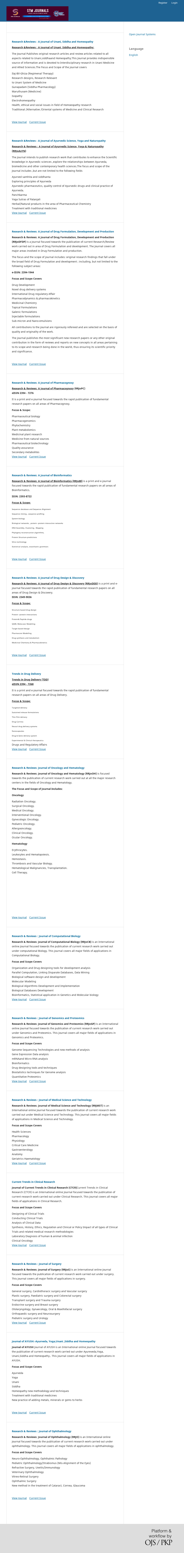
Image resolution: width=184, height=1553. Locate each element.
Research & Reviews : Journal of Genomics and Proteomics (48, 1018)
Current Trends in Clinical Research (33, 1182)
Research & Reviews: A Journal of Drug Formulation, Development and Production (63, 231)
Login (174, 2)
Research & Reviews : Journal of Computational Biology (46, 936)
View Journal (19, 122)
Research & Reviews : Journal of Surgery (36, 1264)
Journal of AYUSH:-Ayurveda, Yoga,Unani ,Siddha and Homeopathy (53, 1341)
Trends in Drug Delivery (26, 673)
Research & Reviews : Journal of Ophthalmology (41, 1431)
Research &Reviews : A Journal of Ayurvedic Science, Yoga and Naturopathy (59, 140)
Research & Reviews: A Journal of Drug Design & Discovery (48, 577)
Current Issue (37, 122)
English (133, 55)
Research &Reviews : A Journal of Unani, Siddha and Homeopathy (52, 41)
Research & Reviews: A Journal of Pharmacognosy (43, 382)
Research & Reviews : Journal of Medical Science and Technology (52, 1100)
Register (162, 2)
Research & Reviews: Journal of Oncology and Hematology (48, 767)
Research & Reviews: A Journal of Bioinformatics (42, 475)
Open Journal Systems (142, 34)
